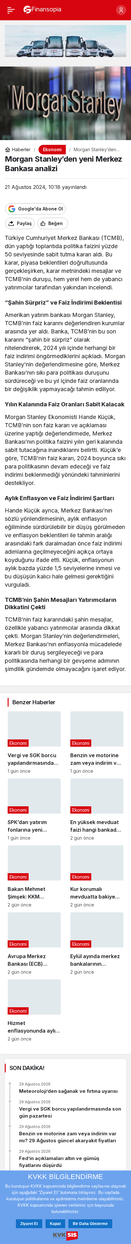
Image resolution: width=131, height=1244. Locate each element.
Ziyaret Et (29, 1223)
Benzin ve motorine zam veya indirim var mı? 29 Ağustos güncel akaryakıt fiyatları (67, 1137)
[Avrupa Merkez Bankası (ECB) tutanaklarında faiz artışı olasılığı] (34, 943)
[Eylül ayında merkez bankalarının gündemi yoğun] (96, 943)
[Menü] (11, 10)
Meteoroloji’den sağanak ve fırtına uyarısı (68, 1091)
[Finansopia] (42, 9)
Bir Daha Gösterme (90, 1223)
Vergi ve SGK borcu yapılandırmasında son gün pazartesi (70, 1112)
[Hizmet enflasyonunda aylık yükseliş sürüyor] (34, 1010)
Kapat (55, 1223)
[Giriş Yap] (121, 10)
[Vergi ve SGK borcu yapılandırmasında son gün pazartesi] (34, 742)
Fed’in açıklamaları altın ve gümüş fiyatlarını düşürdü (59, 1161)
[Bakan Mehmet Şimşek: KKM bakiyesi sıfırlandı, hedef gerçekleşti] (34, 876)
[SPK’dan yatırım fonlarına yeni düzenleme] (34, 809)
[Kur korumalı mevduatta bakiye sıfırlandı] (96, 876)
